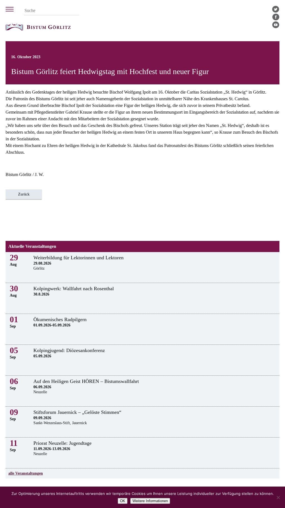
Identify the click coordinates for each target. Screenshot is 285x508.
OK (122, 501)
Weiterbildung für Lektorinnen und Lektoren (78, 257)
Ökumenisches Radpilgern (60, 319)
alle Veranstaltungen (25, 473)
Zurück (24, 194)
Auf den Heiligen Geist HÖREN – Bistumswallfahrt (86, 381)
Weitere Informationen (150, 501)
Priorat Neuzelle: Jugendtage (62, 443)
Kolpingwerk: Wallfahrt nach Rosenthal (73, 288)
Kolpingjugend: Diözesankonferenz (69, 350)
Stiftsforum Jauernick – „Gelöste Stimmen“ (77, 412)
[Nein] (278, 497)
